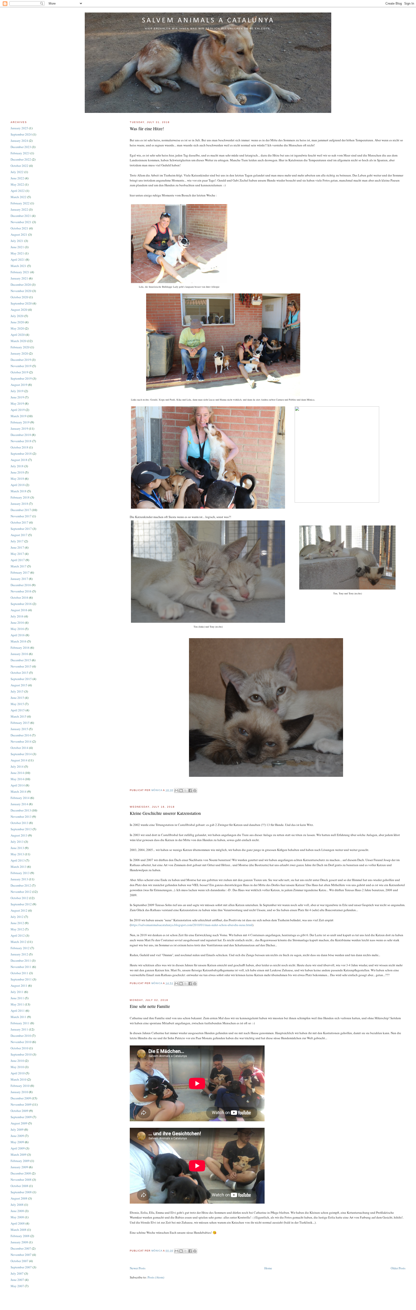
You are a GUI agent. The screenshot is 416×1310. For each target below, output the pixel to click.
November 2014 (21, 741)
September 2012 (21, 904)
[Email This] (176, 790)
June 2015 (17, 697)
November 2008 (21, 1179)
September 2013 (21, 829)
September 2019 (21, 378)
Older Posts (398, 1268)
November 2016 (21, 591)
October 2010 (19, 1048)
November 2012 (21, 891)
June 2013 (17, 848)
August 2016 (19, 610)
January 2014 (19, 804)
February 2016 (20, 647)
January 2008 (19, 1242)
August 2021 (19, 234)
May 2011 (17, 1004)
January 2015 (19, 729)
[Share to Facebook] (190, 790)
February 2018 (20, 497)
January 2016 (19, 654)
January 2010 (19, 1092)
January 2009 (19, 1167)
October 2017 (19, 522)
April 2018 (18, 485)
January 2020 (19, 353)
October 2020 (19, 297)
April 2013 (18, 860)
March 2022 (18, 197)
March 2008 (18, 1229)
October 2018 (19, 447)
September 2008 (21, 1192)
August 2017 (19, 535)
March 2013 (18, 866)
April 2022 (18, 190)
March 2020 (18, 341)
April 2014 (18, 785)
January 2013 (19, 879)
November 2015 (21, 666)
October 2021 (19, 228)
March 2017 (18, 566)
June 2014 (17, 773)
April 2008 (18, 1223)
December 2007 (21, 1248)
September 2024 (21, 134)
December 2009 (21, 1098)
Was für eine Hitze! (147, 128)
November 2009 (21, 1104)
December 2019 (21, 359)
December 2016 (21, 585)
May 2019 (17, 403)
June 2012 (17, 923)
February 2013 (20, 873)
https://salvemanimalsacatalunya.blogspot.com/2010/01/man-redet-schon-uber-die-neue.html (191, 925)
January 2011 (19, 1029)
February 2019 (20, 422)
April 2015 (18, 710)
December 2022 (21, 159)
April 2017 (18, 560)
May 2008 (17, 1217)
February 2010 (20, 1085)
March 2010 (18, 1079)
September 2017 (21, 528)
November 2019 (21, 366)
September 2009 (21, 1117)
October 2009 (19, 1111)
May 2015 (17, 704)
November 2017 (21, 516)
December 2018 (21, 435)
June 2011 (17, 998)
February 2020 (20, 347)
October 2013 (19, 823)
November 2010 (21, 1042)
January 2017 (19, 579)
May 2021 (17, 253)
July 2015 (17, 691)
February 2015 (20, 722)
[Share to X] (185, 790)
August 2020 (19, 309)
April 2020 (18, 334)
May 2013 (17, 854)
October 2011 (19, 973)
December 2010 (21, 1035)
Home (268, 1268)
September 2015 (21, 679)
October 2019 (19, 372)
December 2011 (21, 960)
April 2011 (18, 1010)
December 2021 (21, 216)
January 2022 (19, 209)
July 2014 (17, 766)
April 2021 (18, 259)
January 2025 (19, 128)
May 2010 (17, 1067)
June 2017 (17, 547)
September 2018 (21, 453)
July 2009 (17, 1129)
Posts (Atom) (156, 1277)
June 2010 (17, 1060)
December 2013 (21, 810)
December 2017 (21, 510)
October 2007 (19, 1261)
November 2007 (21, 1254)
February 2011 (20, 1023)
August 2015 (19, 685)
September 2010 (21, 1054)
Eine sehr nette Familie (150, 1006)
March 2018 (18, 491)
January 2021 (19, 278)
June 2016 (17, 622)
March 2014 (18, 791)
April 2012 (18, 935)
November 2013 (21, 816)
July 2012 (17, 916)
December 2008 (21, 1173)
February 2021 (20, 272)
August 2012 (19, 910)
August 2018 (19, 460)
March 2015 (18, 716)
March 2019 (18, 416)
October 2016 (19, 597)
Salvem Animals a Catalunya (208, 20)
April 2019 (18, 410)
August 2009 (19, 1123)
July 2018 (17, 466)
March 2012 (18, 942)
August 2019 (19, 385)
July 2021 (17, 241)
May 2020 (17, 328)
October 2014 (19, 748)
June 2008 (17, 1211)
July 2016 (17, 616)
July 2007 (17, 1273)
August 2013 (19, 835)
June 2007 (17, 1280)
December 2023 (21, 147)
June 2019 (17, 397)
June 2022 (17, 178)
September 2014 (21, 754)
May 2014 (17, 779)
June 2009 (17, 1136)
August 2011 (19, 985)
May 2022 (17, 184)
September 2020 (21, 303)
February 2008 (20, 1236)
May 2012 (17, 929)
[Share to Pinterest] (194, 790)
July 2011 (17, 992)
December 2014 (21, 735)
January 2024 (19, 140)
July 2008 (17, 1204)
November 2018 (21, 441)
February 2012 (20, 948)
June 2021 (17, 247)
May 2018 (17, 478)
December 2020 (21, 284)
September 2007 (21, 1267)
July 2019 (17, 391)
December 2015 (21, 660)
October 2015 (19, 672)
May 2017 (17, 553)
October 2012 (19, 898)
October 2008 (19, 1186)
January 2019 (19, 428)
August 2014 (19, 760)
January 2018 (19, 503)
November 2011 (21, 967)
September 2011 (21, 979)
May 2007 (17, 1286)
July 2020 (17, 316)
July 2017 (17, 541)
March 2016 (18, 641)
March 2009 (18, 1154)
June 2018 (17, 472)
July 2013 (17, 841)
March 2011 (18, 1017)
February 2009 (20, 1161)
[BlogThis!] (181, 790)
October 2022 (19, 165)
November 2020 (21, 291)
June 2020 (17, 322)
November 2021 (21, 222)
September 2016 (21, 604)
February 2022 (20, 203)
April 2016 (18, 635)
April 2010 (18, 1073)
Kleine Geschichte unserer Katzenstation (165, 813)
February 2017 (20, 572)
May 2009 (17, 1142)
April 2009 (18, 1148)
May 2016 (17, 629)
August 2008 (19, 1198)
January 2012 (19, 954)
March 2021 (18, 266)
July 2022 (17, 172)
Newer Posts (137, 1268)
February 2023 (20, 153)
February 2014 (20, 798)
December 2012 (21, 885)
